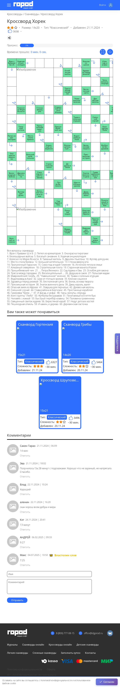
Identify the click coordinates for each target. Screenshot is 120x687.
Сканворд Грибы (77, 324)
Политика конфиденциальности (24, 669)
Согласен (108, 681)
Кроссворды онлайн (60, 644)
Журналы (12, 644)
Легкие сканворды (17, 652)
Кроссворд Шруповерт (60, 380)
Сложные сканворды (44, 652)
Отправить (17, 600)
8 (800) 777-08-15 (65, 633)
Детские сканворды (88, 644)
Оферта (51, 669)
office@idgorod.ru (93, 633)
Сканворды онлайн (33, 644)
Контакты (90, 652)
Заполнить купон (70, 652)
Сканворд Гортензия (35, 324)
